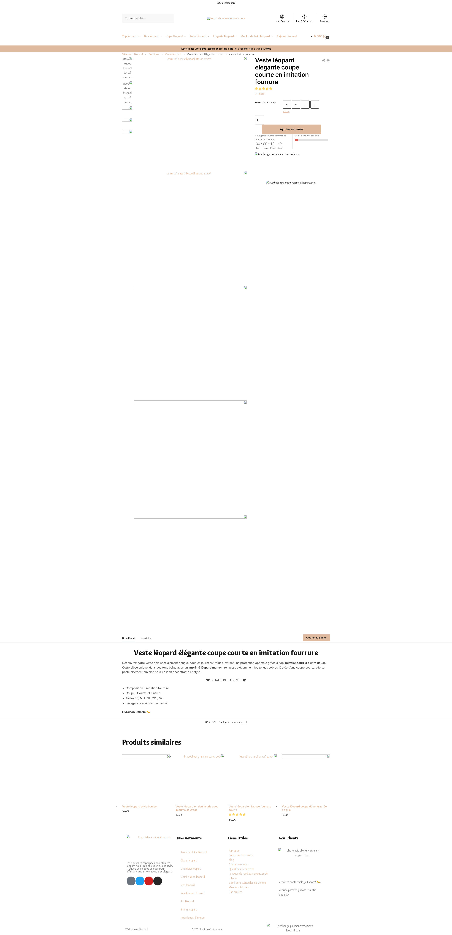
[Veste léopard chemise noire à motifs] (324, 60)
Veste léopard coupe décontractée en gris (304, 808)
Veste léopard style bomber (140, 806)
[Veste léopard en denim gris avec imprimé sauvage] (199, 778)
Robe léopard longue (193, 917)
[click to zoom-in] (190, 113)
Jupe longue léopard (192, 893)
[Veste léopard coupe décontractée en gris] (306, 778)
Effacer (286, 111)
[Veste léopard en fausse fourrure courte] (253, 778)
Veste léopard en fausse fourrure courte (250, 808)
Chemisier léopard (191, 868)
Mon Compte (282, 21)
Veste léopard (173, 54)
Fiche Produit (129, 638)
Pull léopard (187, 901)
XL (314, 104)
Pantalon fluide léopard (194, 852)
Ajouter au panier (291, 129)
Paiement (324, 21)
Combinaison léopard (193, 877)
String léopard (189, 909)
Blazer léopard (189, 860)
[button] (264, 88)
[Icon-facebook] (131, 881)
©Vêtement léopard (136, 929)
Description (146, 638)
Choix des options (146, 817)
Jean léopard (188, 885)
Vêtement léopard (132, 54)
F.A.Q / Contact (304, 21)
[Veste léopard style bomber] (146, 778)
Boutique (154, 54)
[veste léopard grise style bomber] (328, 60)
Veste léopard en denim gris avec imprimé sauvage (196, 808)
